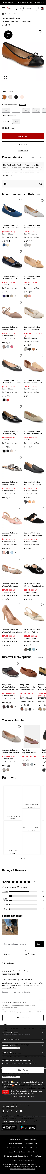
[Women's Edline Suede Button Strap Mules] (10, 672)
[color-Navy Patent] (3, 296)
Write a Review (39, 882)
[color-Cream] (7, 245)
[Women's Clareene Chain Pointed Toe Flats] (34, 261)
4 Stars (5, 896)
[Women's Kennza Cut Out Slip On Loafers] (34, 366)
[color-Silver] (27, 764)
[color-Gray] (25, 245)
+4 (15, 451)
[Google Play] (28, 1127)
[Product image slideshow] (23, 57)
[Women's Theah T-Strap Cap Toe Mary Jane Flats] (12, 261)
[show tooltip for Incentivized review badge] (17, 974)
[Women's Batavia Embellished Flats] (12, 569)
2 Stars (5, 905)
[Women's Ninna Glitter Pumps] (12, 615)
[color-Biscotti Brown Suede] (40, 709)
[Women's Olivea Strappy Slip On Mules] (12, 467)
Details (12, 128)
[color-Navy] (3, 245)
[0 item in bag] (42, 8)
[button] (8, 14)
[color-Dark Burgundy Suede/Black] (3, 706)
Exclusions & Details (18, 1096)
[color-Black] (7, 296)
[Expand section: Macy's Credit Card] (23, 1039)
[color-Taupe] (29, 245)
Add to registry (23, 150)
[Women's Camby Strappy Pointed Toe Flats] (12, 416)
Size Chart (22, 104)
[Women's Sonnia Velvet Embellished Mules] (34, 569)
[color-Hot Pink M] (11, 346)
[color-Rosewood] (3, 346)
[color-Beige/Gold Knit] (26, 709)
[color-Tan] (25, 296)
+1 (37, 649)
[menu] (3, 8)
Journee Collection (11, 18)
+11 (37, 349)
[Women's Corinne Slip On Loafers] (34, 467)
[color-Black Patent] (3, 450)
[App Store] (9, 1127)
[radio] (4, 245)
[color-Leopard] (33, 349)
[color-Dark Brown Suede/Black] (11, 706)
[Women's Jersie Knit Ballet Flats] (12, 211)
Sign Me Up (23, 1070)
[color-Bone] (25, 349)
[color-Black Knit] (44, 769)
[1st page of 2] (21, 858)
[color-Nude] (33, 501)
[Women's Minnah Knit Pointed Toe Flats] (34, 416)
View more (7, 175)
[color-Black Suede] (7, 706)
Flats (14, 14)
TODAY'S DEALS (8, 2)
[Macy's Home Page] (12, 8)
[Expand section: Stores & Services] (23, 1046)
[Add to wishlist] (40, 31)
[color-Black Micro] (29, 349)
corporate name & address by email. (22, 1169)
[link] (12, 235)
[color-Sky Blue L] (7, 346)
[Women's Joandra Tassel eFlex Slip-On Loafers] (28, 672)
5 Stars (5, 892)
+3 (15, 552)
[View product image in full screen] (5, 77)
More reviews (23, 1018)
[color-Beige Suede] (44, 709)
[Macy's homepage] (3, 14)
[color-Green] (29, 649)
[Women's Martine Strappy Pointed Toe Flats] (12, 312)
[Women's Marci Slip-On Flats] (34, 312)
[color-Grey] (3, 769)
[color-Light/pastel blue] (31, 764)
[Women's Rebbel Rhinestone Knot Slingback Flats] (34, 615)
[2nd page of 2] (24, 858)
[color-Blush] (29, 296)
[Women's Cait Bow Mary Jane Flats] (34, 211)
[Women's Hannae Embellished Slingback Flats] (12, 518)
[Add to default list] (20, 200)
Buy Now (23, 144)
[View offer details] (23, 183)
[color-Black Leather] (29, 709)
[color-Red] (7, 400)
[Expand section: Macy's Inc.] (23, 1052)
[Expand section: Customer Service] (23, 1033)
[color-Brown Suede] (22, 709)
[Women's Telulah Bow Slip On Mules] (34, 518)
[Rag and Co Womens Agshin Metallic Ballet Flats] (31, 736)
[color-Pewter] (7, 769)
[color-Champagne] (11, 296)
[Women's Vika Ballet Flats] (11, 736)
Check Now (30, 1096)
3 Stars (5, 900)
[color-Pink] (3, 552)
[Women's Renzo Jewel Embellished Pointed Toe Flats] (12, 366)
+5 (15, 296)
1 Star (5, 909)
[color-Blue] (11, 552)
